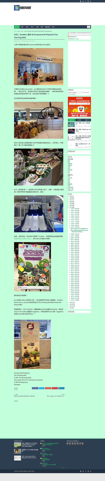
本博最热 (79, 120)
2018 (71, 205)
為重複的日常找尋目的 (47, 444)
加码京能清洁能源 (46, 459)
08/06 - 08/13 (74, 248)
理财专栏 (70, 163)
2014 (71, 306)
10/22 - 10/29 (74, 225)
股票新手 (70, 165)
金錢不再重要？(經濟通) (47, 454)
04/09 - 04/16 (74, 280)
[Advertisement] (63, 14)
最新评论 (87, 120)
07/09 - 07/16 (74, 256)
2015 (71, 304)
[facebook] (80, 1)
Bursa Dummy (45, 448)
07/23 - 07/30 (74, 252)
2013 (71, 308)
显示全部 (63, 467)
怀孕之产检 (70, 188)
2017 (71, 207)
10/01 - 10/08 (74, 236)
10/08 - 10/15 (74, 234)
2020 (71, 201)
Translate (73, 94)
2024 (71, 196)
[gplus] (85, 1)
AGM (69, 166)
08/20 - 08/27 (74, 245)
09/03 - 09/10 (74, 243)
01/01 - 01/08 (74, 300)
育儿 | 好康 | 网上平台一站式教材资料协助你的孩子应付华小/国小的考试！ (83, 137)
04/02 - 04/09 (74, 281)
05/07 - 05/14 (74, 272)
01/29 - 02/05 (74, 292)
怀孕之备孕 (70, 187)
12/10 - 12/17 (74, 214)
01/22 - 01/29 (74, 294)
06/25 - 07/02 (74, 259)
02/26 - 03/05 (74, 287)
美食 (37, 27)
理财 (22, 27)
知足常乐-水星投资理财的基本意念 (50, 443)
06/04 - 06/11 (74, 265)
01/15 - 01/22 (74, 296)
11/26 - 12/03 (74, 217)
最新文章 (72, 120)
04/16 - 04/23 (74, 278)
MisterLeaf (44, 463)
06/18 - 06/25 (74, 261)
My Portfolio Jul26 (46, 449)
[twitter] (83, 1)
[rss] (90, 1)
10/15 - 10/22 (74, 227)
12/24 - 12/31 (74, 210)
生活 (53, 27)
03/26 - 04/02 (74, 283)
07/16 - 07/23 (74, 254)
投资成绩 (70, 169)
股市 (27, 27)
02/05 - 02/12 (74, 291)
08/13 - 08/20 (74, 247)
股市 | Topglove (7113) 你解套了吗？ (79, 228)
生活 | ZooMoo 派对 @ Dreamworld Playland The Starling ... (79, 231)
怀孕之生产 (70, 190)
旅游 (69, 182)
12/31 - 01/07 (74, 208)
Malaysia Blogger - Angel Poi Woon (27, 471)
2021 (71, 199)
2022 (71, 198)
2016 (71, 302)
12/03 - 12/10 (74, 216)
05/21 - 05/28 (74, 269)
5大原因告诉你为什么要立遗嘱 (49, 464)
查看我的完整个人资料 (73, 38)
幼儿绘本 (70, 177)
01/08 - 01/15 (74, 298)
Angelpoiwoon (73, 36)
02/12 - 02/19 (74, 289)
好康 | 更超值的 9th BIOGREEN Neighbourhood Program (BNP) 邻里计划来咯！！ (29, 444)
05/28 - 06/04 (74, 267)
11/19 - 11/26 (74, 219)
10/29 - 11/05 (74, 223)
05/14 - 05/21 (74, 270)
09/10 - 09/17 (74, 241)
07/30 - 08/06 (74, 250)
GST (69, 171)
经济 (69, 173)
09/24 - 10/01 (74, 237)
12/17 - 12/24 (74, 212)
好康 (42, 27)
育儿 (32, 27)
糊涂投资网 (44, 458)
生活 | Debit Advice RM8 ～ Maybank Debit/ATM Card (29, 457)
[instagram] (88, 1)
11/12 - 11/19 (74, 221)
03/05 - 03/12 (74, 285)
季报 (69, 168)
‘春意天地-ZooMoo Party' (22, 239)
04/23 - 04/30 (74, 276)
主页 (17, 27)
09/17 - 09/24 (74, 239)
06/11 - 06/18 (74, 263)
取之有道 (44, 453)
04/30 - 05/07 (74, 274)
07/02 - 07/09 (74, 258)
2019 (71, 203)
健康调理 (47, 27)
